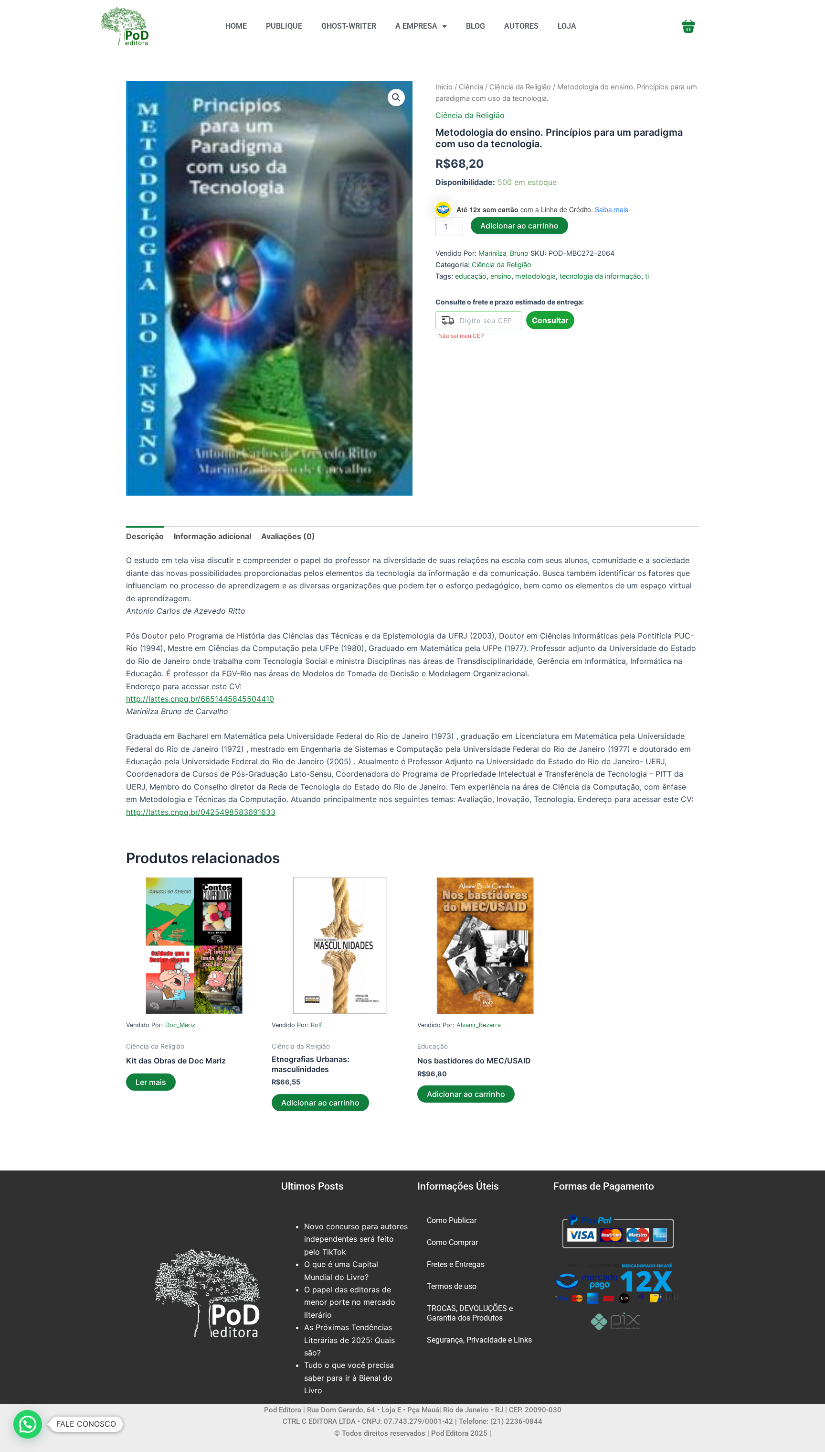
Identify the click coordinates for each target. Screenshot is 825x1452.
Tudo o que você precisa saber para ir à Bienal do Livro (349, 1377)
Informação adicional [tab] (212, 536)
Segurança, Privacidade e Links (479, 1339)
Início (444, 87)
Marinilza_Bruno (503, 253)
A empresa (416, 26)
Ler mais (151, 1082)
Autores (521, 26)
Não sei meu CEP (461, 335)
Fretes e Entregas (456, 1264)
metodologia (535, 276)
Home (236, 26)
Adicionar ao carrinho (519, 225)
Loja (567, 26)
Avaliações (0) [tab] (288, 536)
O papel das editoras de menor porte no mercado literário (349, 1302)
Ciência (471, 87)
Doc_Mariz (180, 1025)
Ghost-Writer (348, 26)
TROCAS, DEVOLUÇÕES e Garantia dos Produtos (470, 1313)
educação (471, 276)
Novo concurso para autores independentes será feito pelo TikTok (356, 1239)
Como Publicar (451, 1220)
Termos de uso (451, 1286)
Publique (284, 26)
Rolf (316, 1025)
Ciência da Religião (520, 87)
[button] (396, 97)
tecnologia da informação (600, 276)
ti (647, 276)
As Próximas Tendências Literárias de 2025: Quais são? (349, 1339)
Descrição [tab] (145, 536)
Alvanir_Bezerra (478, 1025)
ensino (500, 276)
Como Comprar (452, 1242)
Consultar (550, 320)
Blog (475, 26)
